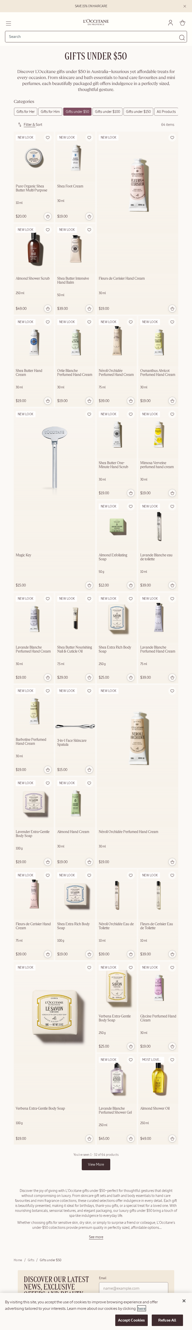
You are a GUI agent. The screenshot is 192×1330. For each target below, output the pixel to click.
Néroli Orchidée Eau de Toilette (116, 926)
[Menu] (8, 22)
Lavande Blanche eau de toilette (156, 557)
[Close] (184, 1300)
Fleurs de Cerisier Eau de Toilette (156, 926)
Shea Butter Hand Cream (29, 373)
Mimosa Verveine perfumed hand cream (157, 465)
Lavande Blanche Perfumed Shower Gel (115, 1110)
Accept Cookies (131, 1320)
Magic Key (23, 555)
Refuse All (167, 1320)
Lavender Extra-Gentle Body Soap (33, 834)
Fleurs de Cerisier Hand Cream (122, 278)
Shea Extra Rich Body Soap (115, 649)
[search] (94, 36)
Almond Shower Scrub (33, 278)
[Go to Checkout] (183, 23)
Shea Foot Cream (70, 186)
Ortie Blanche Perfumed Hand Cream (74, 373)
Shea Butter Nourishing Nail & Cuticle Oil (74, 649)
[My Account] (171, 23)
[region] (96, 1311)
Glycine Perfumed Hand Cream (158, 1018)
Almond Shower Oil (155, 1108)
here (142, 1308)
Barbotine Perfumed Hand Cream (31, 742)
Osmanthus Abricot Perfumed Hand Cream (157, 373)
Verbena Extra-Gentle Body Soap (40, 1108)
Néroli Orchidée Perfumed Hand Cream (116, 373)
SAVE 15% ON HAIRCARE (91, 6)
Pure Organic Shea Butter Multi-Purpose (31, 188)
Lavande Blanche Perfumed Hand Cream (33, 649)
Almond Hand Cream (73, 832)
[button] (48, 138)
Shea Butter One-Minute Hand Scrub (113, 465)
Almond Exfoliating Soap (113, 557)
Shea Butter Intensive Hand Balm (73, 280)
